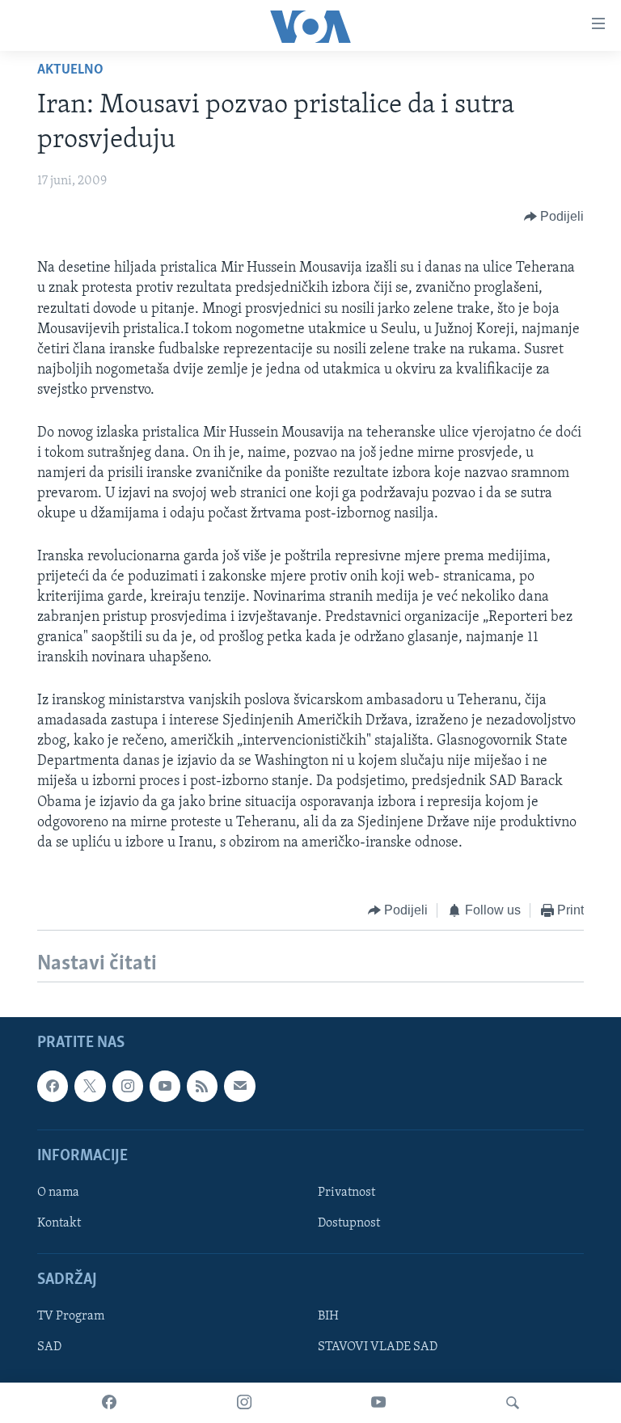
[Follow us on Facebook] (52, 1085)
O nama (58, 1192)
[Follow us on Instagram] (127, 1085)
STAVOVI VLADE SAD (377, 1347)
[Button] (554, 216)
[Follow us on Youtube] (165, 1085)
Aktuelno (70, 70)
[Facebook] (109, 1403)
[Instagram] (244, 1403)
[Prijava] (239, 1085)
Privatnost (346, 1192)
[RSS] (202, 1085)
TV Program (70, 1316)
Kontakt (59, 1223)
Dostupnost (349, 1223)
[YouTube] (378, 1403)
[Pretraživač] (512, 1403)
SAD (49, 1347)
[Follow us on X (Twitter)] (89, 1085)
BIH (328, 1316)
